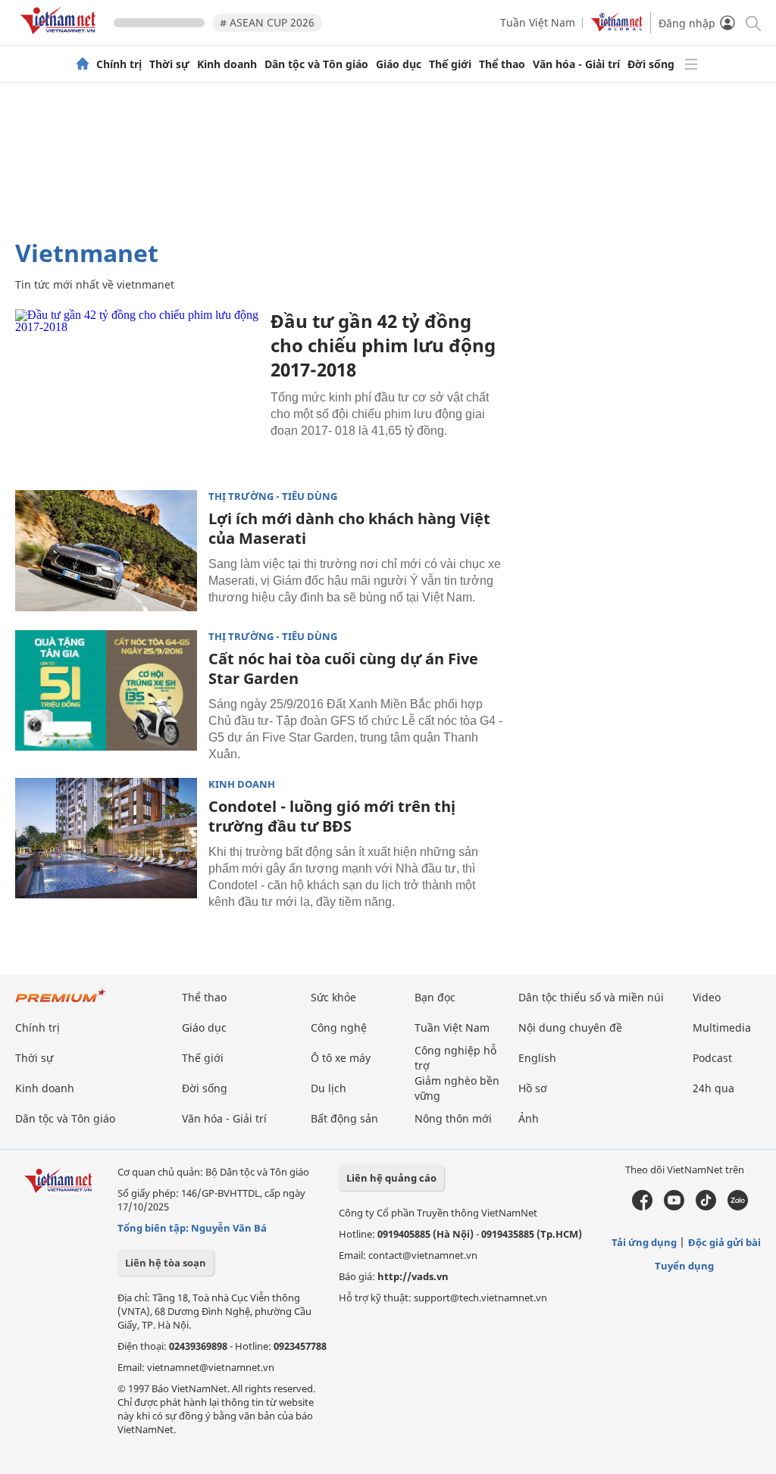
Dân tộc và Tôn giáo (316, 64)
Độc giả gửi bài (724, 1242)
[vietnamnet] (60, 36)
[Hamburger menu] (691, 64)
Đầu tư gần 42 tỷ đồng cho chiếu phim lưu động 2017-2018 (383, 345)
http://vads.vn (413, 1276)
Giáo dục (398, 64)
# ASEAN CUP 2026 (267, 22)
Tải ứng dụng (644, 1242)
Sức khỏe (333, 997)
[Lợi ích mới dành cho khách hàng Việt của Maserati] (106, 550)
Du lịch (328, 1088)
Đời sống (650, 64)
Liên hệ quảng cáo (391, 1178)
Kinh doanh (227, 64)
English (537, 1058)
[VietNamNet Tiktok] (706, 1206)
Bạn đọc (435, 997)
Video (707, 997)
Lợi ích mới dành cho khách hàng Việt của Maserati (349, 528)
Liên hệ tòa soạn (165, 1262)
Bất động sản (344, 1118)
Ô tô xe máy (341, 1058)
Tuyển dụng (684, 1266)
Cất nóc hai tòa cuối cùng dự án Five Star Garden (343, 668)
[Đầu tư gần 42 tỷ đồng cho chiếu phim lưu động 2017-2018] (137, 390)
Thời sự (169, 64)
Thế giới (450, 64)
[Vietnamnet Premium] (60, 1003)
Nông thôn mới (453, 1118)
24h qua (713, 1088)
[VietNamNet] (83, 64)
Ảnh (528, 1118)
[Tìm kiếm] (752, 22)
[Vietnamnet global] (616, 27)
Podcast (712, 1058)
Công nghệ (339, 1027)
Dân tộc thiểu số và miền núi (591, 997)
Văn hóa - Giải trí (576, 64)
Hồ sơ (532, 1088)
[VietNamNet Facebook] (642, 1206)
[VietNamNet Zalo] (738, 1206)
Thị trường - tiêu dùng (272, 496)
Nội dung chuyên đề (570, 1027)
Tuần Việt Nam (537, 22)
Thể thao (502, 64)
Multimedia (722, 1027)
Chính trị (119, 64)
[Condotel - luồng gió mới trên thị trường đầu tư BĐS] (106, 838)
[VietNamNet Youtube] (674, 1206)
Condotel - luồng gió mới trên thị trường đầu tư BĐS (331, 816)
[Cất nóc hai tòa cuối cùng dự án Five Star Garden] (106, 690)
